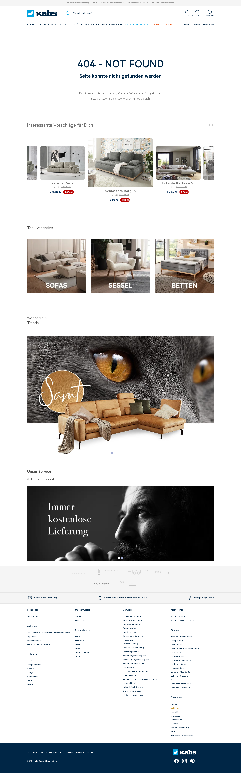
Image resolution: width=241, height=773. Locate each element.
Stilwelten (32, 654)
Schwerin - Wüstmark (180, 688)
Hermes (138, 584)
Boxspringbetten (34, 665)
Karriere (174, 704)
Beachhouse (32, 661)
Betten (41, 24)
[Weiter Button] (210, 167)
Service (196, 24)
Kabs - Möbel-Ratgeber (133, 687)
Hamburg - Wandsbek (181, 660)
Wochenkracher (34, 640)
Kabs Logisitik (102, 585)
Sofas (31, 24)
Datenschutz (176, 720)
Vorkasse (113, 572)
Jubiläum (175, 708)
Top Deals (31, 636)
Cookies (174, 724)
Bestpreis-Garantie (139, 3)
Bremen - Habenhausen (181, 636)
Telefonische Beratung (133, 636)
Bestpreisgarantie (131, 652)
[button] (209, 125)
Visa (159, 572)
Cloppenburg (177, 640)
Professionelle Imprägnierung (136, 671)
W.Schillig (79, 620)
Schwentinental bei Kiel (181, 684)
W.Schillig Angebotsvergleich (136, 659)
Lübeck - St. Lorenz (179, 676)
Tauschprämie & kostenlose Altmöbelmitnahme (48, 633)
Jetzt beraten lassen (164, 3)
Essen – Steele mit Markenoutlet (185, 648)
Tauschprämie (33, 616)
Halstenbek (176, 652)
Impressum (176, 716)
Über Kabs (208, 24)
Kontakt (174, 712)
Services (127, 610)
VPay (167, 572)
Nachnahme (138, 572)
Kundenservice (129, 632)
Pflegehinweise (129, 675)
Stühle (78, 24)
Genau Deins (128, 667)
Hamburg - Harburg (180, 656)
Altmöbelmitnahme (131, 624)
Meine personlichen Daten (182, 620)
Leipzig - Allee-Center (181, 672)
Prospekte (116, 24)
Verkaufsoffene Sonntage (38, 644)
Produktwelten (83, 630)
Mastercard (96, 572)
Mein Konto (177, 610)
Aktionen (131, 24)
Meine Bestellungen (179, 616)
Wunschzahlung (130, 644)
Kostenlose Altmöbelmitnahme (110, 3)
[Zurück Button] (30, 167)
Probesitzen (128, 640)
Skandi (30, 684)
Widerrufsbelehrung (180, 727)
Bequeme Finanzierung (133, 648)
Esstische (65, 24)
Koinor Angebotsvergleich (134, 655)
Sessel (52, 24)
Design (30, 672)
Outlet (145, 24)
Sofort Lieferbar (96, 24)
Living (30, 680)
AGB (173, 731)
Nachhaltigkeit (129, 683)
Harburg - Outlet (178, 664)
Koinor (78, 616)
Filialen (186, 24)
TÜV (119, 585)
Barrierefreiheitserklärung (182, 735)
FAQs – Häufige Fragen (133, 695)
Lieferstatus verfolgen (132, 616)
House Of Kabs (162, 24)
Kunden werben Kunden (133, 663)
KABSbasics (32, 676)
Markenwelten (82, 610)
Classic (30, 669)
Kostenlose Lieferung (79, 3)
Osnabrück (176, 680)
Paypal (80, 572)
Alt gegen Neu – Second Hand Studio (140, 679)
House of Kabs (177, 668)
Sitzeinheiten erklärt (132, 691)
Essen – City (176, 644)
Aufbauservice (129, 628)
